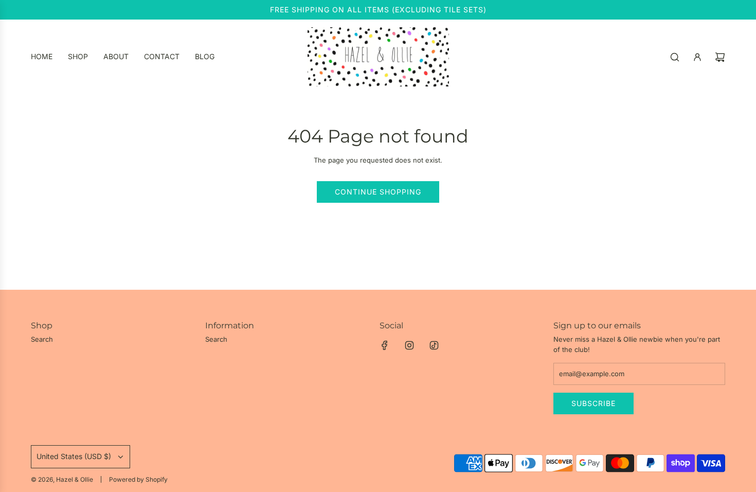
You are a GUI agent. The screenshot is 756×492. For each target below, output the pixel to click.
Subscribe (593, 403)
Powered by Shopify (138, 479)
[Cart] (720, 57)
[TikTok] (434, 345)
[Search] (674, 57)
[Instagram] (409, 345)
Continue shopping (378, 191)
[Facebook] (384, 345)
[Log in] (697, 57)
